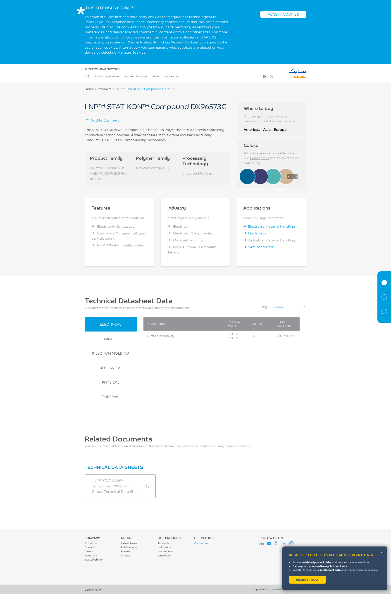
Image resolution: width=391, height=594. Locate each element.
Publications (129, 547)
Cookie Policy (93, 589)
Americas (252, 129)
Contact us (201, 543)
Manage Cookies (131, 52)
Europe (280, 129)
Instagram (291, 543)
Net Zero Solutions (135, 76)
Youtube (269, 543)
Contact (90, 547)
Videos (125, 555)
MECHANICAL (110, 367)
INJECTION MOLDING (110, 353)
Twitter (276, 543)
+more (292, 176)
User (271, 76)
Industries (164, 547)
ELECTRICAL (110, 324)
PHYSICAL (110, 382)
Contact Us (171, 76)
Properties (384, 297)
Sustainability (94, 559)
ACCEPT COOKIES (283, 14)
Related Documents (384, 311)
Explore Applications (107, 76)
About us (91, 543)
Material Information (384, 282)
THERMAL (110, 396)
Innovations (165, 551)
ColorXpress (259, 158)
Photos (126, 551)
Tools (156, 76)
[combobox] (289, 307)
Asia (267, 129)
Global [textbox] (279, 307)
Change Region (264, 76)
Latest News (129, 543)
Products (105, 89)
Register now (307, 579)
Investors (91, 555)
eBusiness (164, 555)
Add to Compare (105, 120)
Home (87, 76)
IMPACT (110, 338)
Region (266, 307)
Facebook (284, 543)
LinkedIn (262, 543)
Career (89, 551)
